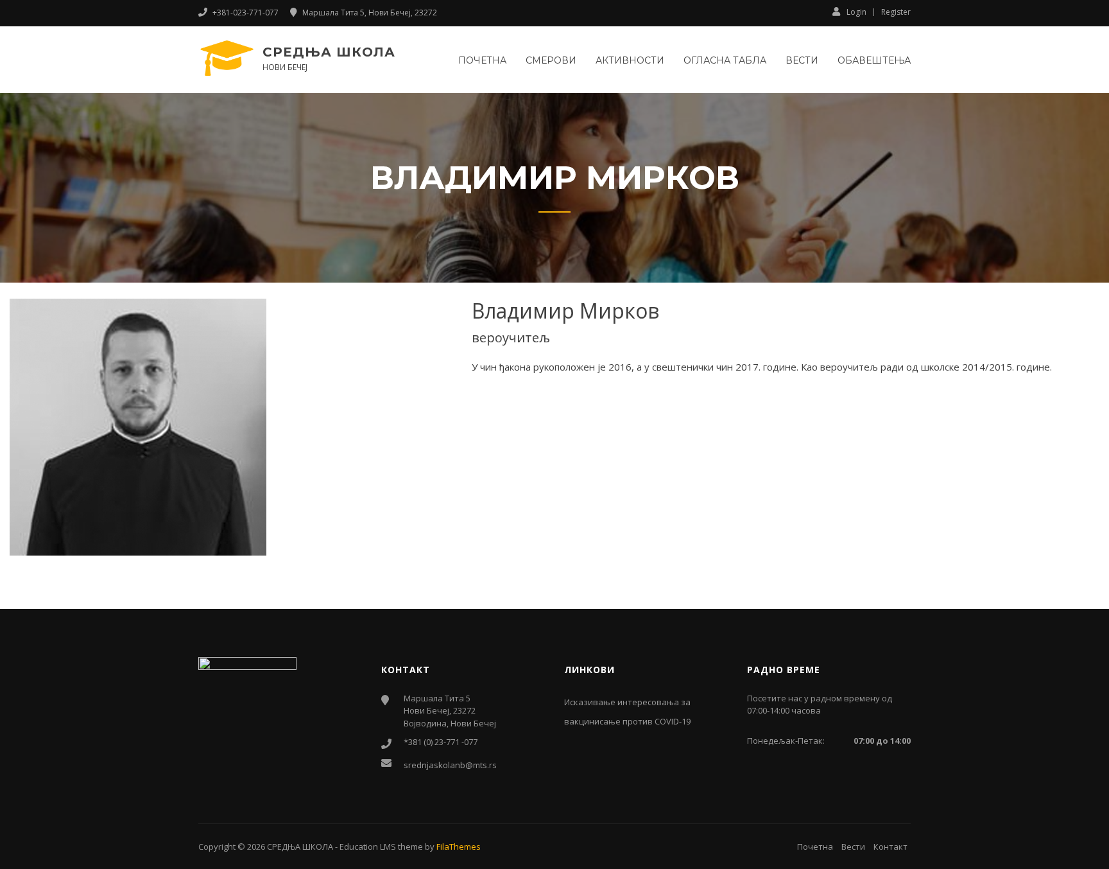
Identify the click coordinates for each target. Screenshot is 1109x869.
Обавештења (874, 60)
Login (856, 11)
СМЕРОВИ (551, 60)
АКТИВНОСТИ (630, 60)
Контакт (890, 846)
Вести (802, 60)
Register (896, 12)
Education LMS (368, 846)
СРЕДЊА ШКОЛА (328, 52)
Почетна (482, 60)
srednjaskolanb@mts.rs (450, 765)
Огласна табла (724, 60)
